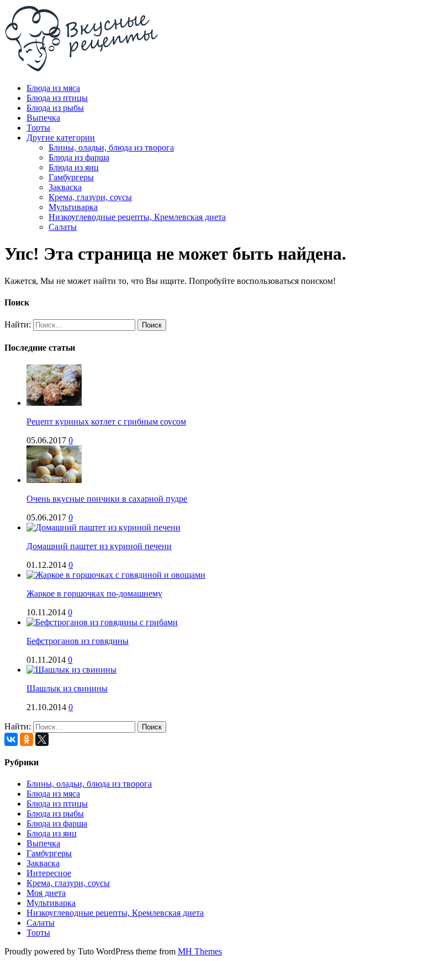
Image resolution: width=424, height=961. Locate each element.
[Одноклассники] (26, 739)
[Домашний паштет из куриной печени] (103, 527)
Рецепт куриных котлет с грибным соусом (106, 421)
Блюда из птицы (57, 98)
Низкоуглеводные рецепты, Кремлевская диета (137, 217)
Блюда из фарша (79, 157)
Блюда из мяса (53, 88)
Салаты (63, 227)
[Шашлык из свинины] (71, 669)
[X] (42, 739)
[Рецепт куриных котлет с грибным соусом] (54, 402)
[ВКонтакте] (11, 739)
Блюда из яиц (74, 167)
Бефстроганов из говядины (77, 641)
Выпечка (43, 117)
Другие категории (60, 137)
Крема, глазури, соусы (90, 197)
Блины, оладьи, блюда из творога (111, 147)
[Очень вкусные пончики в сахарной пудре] (54, 480)
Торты (38, 127)
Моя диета (46, 893)
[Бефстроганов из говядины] (102, 622)
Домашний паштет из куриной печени (99, 546)
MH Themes (200, 951)
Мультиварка (73, 207)
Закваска (65, 187)
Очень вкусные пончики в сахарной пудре (106, 498)
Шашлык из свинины (67, 688)
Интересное (48, 873)
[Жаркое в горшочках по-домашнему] (115, 574)
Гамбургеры (71, 177)
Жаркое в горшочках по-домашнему (94, 593)
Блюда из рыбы (55, 107)
